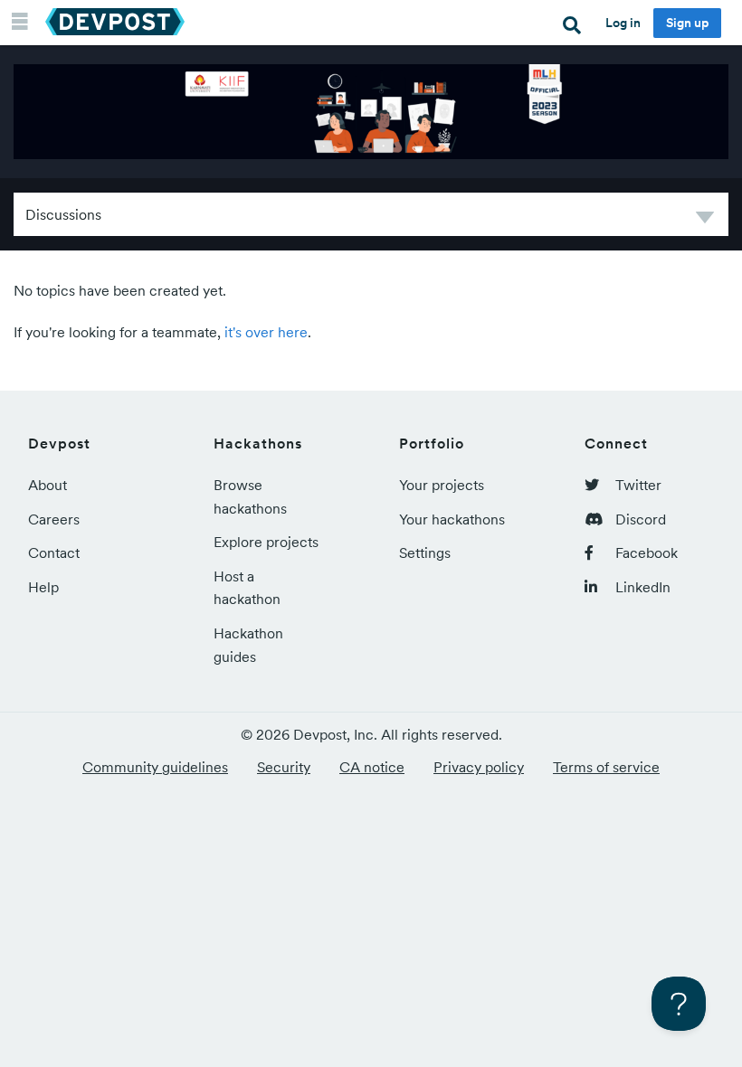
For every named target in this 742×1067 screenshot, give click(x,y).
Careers (54, 519)
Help (43, 587)
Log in (623, 22)
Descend (705, 220)
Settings (425, 552)
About (47, 485)
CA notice (371, 767)
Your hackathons (452, 519)
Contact (54, 552)
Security (283, 767)
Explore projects (266, 542)
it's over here (266, 332)
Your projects (441, 485)
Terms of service (606, 767)
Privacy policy (478, 767)
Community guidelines (155, 767)
